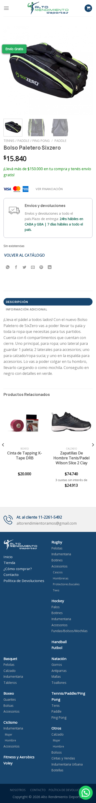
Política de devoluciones (68, 790)
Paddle (60, 140)
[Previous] (11, 70)
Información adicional (26, 309)
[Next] (85, 70)
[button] (86, 793)
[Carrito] (88, 8)
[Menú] (6, 8)
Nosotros (17, 790)
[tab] (48, 302)
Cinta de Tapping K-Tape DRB (24, 455)
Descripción (17, 302)
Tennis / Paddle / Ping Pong (26, 140)
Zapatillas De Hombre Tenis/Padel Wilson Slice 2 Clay (71, 458)
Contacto (37, 790)
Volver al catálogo (24, 255)
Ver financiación (49, 189)
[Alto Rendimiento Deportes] (48, 8)
